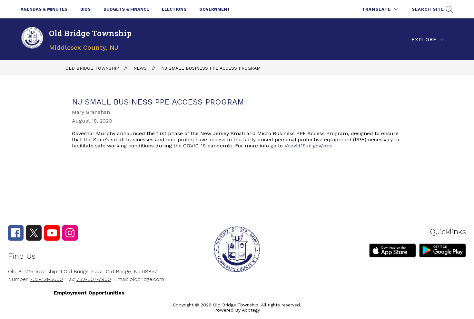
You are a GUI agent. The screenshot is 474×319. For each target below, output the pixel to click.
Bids (85, 9)
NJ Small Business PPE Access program (211, 68)
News (140, 68)
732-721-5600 (46, 279)
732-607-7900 (93, 279)
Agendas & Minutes (44, 9)
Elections (174, 9)
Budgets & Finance (126, 9)
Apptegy (251, 310)
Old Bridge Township (92, 68)
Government (214, 9)
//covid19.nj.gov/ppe (308, 146)
